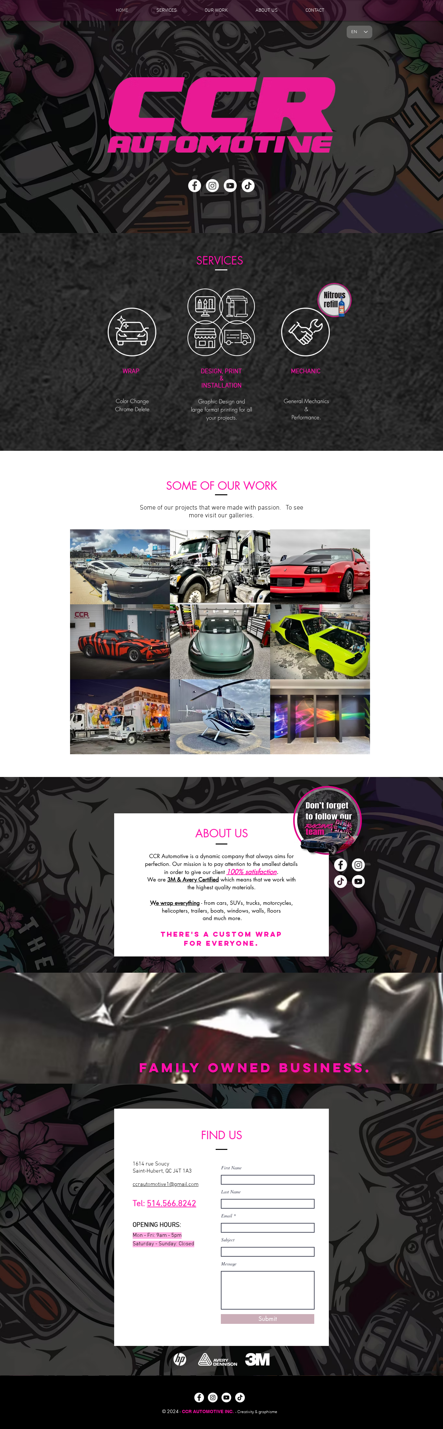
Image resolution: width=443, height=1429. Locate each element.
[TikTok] (248, 185)
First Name (231, 1167)
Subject (227, 1240)
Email (226, 1215)
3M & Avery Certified (193, 879)
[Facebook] (194, 185)
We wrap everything (175, 902)
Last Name (231, 1191)
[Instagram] (212, 185)
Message (228, 1264)
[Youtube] (230, 185)
